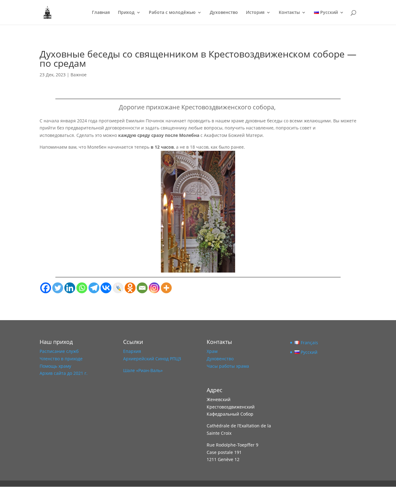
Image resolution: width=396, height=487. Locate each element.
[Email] (142, 287)
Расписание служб (59, 351)
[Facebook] (45, 287)
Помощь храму (55, 366)
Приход (126, 12)
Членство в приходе (61, 359)
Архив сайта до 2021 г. (64, 373)
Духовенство (224, 12)
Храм (212, 351)
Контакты (289, 12)
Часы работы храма (228, 366)
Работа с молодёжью (172, 12)
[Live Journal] (118, 287)
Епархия (132, 351)
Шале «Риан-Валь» (143, 370)
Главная (101, 12)
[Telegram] (93, 287)
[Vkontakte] (106, 287)
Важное (79, 75)
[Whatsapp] (81, 287)
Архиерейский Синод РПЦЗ (152, 359)
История (255, 12)
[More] (166, 287)
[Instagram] (154, 287)
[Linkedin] (69, 287)
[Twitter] (57, 287)
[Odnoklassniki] (130, 287)
